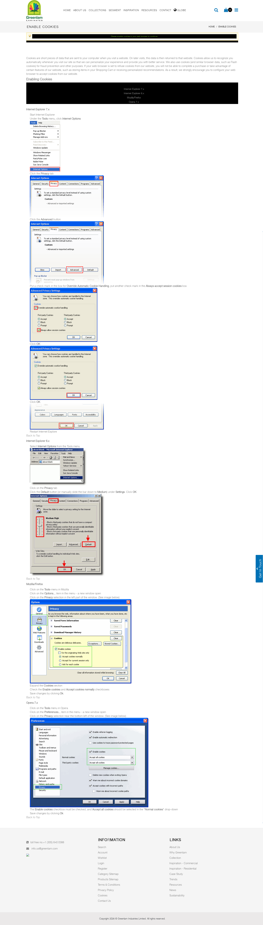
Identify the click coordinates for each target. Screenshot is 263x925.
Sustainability (176, 895)
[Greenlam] (42, 10)
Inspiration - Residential (182, 868)
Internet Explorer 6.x (134, 93)
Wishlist (102, 857)
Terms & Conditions (109, 884)
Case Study (176, 873)
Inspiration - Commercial (183, 863)
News (172, 890)
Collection (175, 857)
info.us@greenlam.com (44, 848)
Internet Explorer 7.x (134, 89)
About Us (174, 847)
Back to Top (33, 435)
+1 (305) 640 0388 (53, 842)
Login (101, 863)
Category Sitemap (108, 873)
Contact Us (104, 900)
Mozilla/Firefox (134, 97)
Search (102, 847)
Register (102, 868)
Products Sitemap (108, 879)
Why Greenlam (178, 852)
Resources (175, 884)
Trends (173, 879)
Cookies (102, 895)
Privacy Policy (106, 890)
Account (102, 852)
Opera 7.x (134, 101)
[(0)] (226, 10)
